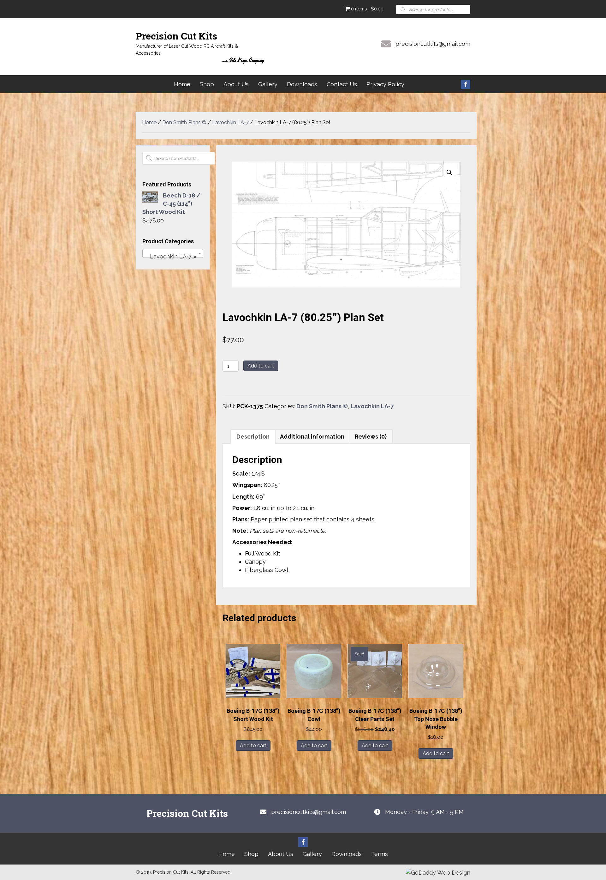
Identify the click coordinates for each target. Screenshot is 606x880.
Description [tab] (253, 436)
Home (149, 122)
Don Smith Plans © (184, 122)
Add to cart (260, 366)
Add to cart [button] (253, 746)
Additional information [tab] (312, 436)
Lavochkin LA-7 (230, 122)
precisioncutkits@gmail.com (432, 43)
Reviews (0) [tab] (371, 436)
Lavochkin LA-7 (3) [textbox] (173, 256)
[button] (465, 84)
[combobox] (172, 253)
